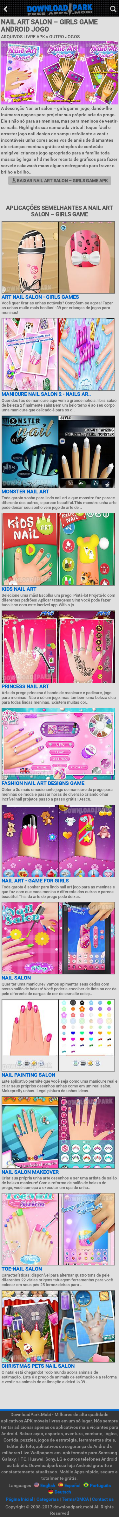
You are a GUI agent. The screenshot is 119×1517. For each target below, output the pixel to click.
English (47, 1485)
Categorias (47, 1499)
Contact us (103, 1499)
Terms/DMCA (75, 1499)
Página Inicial (19, 1499)
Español (72, 1485)
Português (100, 1485)
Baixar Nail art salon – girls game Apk (62, 180)
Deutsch (63, 1491)
